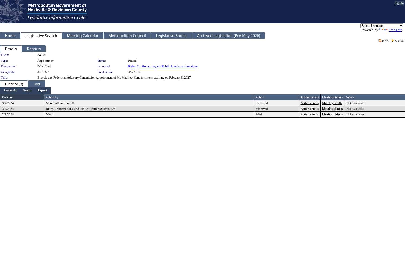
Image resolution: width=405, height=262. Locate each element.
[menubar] (25, 90)
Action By (52, 97)
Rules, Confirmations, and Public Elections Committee (163, 66)
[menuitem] (9, 90)
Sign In (399, 3)
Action (260, 97)
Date (5, 97)
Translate (395, 30)
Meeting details (332, 103)
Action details (310, 103)
